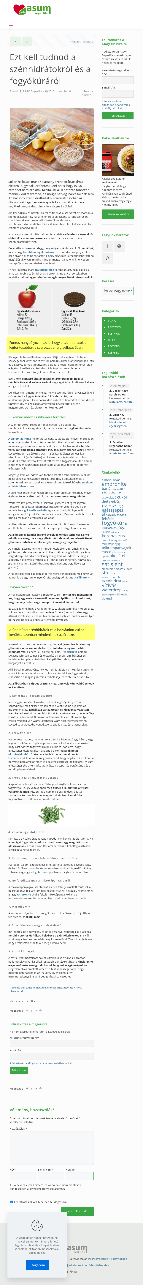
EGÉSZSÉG (114, 327)
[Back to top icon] (125, 1277)
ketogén (115, 532)
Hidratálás (109, 528)
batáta (116, 489)
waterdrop (112, 589)
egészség (112, 505)
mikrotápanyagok (116, 547)
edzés (115, 501)
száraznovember (112, 577)
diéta (106, 501)
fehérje (108, 518)
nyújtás (105, 556)
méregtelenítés (119, 552)
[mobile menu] (11, 24)
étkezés (122, 594)
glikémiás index (21, 438)
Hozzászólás (18, 1128)
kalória (106, 532)
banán (107, 488)
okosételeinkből (18, 754)
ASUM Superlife (32, 91)
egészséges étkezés (112, 512)
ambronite (114, 483)
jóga (121, 527)
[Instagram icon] (75, 1272)
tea (123, 581)
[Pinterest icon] (71, 1272)
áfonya (125, 590)
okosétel (117, 555)
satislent (112, 564)
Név (13, 1169)
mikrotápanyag (111, 544)
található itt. (83, 577)
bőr (122, 489)
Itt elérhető (70, 652)
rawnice (117, 560)
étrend (107, 598)
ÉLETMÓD (114, 333)
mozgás (106, 552)
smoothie (107, 569)
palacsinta (107, 560)
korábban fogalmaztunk (38, 252)
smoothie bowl (123, 569)
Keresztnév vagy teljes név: (24, 1037)
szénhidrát (111, 581)
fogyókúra (115, 522)
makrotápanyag (109, 540)
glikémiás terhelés (36, 510)
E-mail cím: (15, 1050)
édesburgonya (109, 594)
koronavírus (113, 535)
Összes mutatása (82, 41)
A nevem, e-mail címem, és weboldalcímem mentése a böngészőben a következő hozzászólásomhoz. (46, 1187)
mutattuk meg (44, 270)
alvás (116, 480)
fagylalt (121, 515)
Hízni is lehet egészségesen (118, 424)
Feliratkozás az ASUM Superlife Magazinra (40, 1202)
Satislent (43, 872)
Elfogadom (37, 1265)
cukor (122, 497)
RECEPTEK (114, 346)
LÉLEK (111, 340)
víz (127, 581)
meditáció (122, 540)
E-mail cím (45, 1169)
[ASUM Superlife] (32, 9)
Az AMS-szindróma (121, 453)
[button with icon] (107, 246)
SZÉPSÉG (113, 352)
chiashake (111, 492)
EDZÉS (112, 321)
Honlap (70, 1169)
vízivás (109, 585)
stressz (109, 573)
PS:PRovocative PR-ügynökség (107, 1259)
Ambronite (24, 894)
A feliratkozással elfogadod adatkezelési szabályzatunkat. (41, 1063)
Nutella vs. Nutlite (121, 402)
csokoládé (109, 497)
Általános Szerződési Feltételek (89, 1265)
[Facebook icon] (67, 1272)
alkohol (107, 480)
